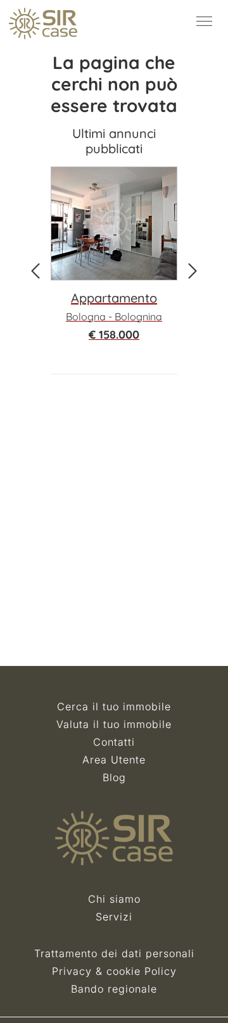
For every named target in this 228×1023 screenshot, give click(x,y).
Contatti (114, 742)
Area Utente (114, 759)
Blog (114, 777)
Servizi (114, 916)
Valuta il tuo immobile (114, 724)
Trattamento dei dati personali (114, 953)
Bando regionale (114, 988)
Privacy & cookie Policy (114, 971)
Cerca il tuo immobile (114, 706)
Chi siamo (114, 899)
